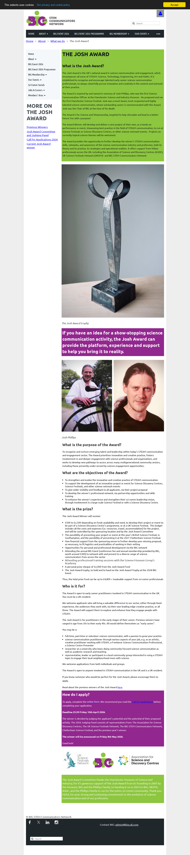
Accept (174, 5)
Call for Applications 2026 (42, 139)
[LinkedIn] (47, 822)
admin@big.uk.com (126, 824)
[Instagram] (56, 822)
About (42, 40)
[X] (38, 822)
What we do (57, 40)
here (120, 687)
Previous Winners (37, 127)
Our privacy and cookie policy (53, 5)
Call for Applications (142, 701)
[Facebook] (29, 822)
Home (29, 40)
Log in (160, 13)
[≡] (158, 34)
